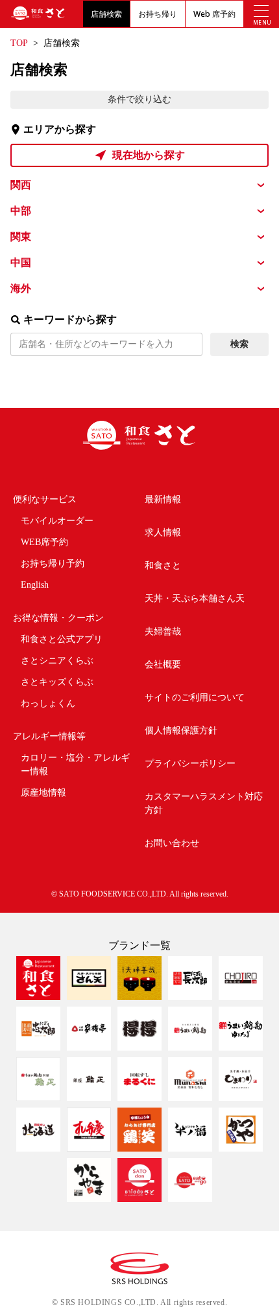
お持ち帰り (157, 13)
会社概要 (163, 664)
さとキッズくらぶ (57, 682)
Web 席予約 (214, 13)
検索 (239, 344)
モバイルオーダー (57, 521)
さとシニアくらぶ (57, 660)
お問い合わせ (172, 843)
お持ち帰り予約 (52, 563)
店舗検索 (106, 13)
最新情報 (163, 499)
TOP (19, 43)
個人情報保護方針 (181, 730)
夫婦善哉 (163, 631)
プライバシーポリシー (190, 763)
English (35, 585)
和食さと (163, 565)
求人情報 (163, 532)
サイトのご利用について (195, 697)
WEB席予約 (44, 542)
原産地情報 (43, 792)
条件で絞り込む (139, 99)
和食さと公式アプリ (62, 639)
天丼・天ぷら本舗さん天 (195, 598)
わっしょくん (48, 703)
